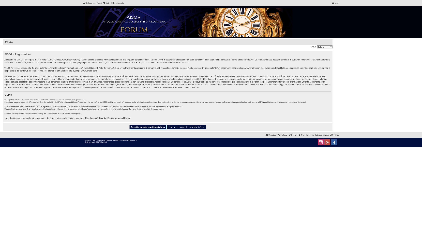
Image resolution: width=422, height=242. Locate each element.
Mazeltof (103, 142)
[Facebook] (334, 142)
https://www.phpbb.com (86, 71)
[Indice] (189, 22)
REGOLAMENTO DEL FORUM (64, 76)
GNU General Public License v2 (189, 68)
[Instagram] (321, 142)
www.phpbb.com (252, 68)
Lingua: (313, 47)
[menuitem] (106, 3)
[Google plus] (327, 142)
